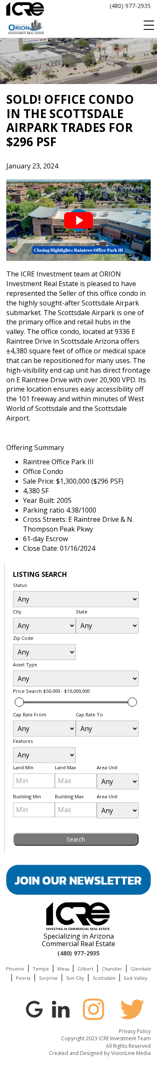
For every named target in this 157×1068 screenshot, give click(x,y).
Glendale (141, 968)
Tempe (41, 968)
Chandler (112, 968)
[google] (34, 1008)
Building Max (69, 796)
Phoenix (15, 968)
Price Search (51, 691)
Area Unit (107, 767)
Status (20, 585)
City (17, 611)
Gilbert (85, 968)
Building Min (27, 796)
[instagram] (93, 1009)
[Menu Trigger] (148, 25)
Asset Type (25, 664)
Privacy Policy (135, 1031)
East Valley (135, 978)
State (82, 611)
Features (23, 741)
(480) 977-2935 (130, 6)
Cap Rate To (89, 714)
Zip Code (23, 638)
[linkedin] (61, 1008)
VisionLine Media (131, 1053)
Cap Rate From (29, 714)
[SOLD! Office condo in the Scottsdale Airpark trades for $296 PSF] (78, 220)
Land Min (23, 767)
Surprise (48, 978)
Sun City (75, 978)
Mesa (63, 968)
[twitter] (132, 1009)
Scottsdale (104, 978)
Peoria (23, 978)
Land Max (65, 767)
